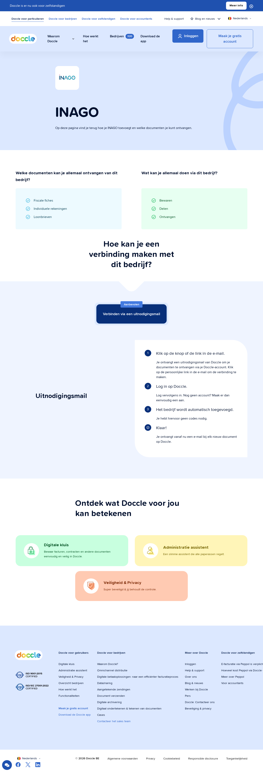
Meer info (236, 5)
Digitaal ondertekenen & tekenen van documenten (129, 708)
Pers (188, 696)
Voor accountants (232, 683)
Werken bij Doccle (196, 689)
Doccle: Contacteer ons (200, 702)
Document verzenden (111, 696)
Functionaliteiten (69, 696)
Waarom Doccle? (107, 664)
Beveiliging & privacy (198, 708)
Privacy (150, 758)
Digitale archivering (109, 702)
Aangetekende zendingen (113, 689)
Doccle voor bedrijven (63, 19)
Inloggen (190, 664)
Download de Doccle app (75, 715)
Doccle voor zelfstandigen (98, 19)
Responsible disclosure (203, 758)
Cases (101, 715)
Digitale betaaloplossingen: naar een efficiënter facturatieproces (137, 677)
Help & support (174, 19)
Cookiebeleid (171, 758)
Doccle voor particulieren (28, 19)
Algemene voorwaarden (122, 758)
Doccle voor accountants (136, 19)
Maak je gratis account (73, 708)
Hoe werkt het (68, 689)
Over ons (191, 677)
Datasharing (104, 683)
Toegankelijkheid (236, 758)
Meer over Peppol (232, 677)
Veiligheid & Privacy (71, 677)
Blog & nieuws (194, 683)
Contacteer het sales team (113, 721)
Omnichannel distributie (112, 670)
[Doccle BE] (23, 39)
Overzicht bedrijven (71, 683)
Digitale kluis (67, 664)
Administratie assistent (73, 670)
